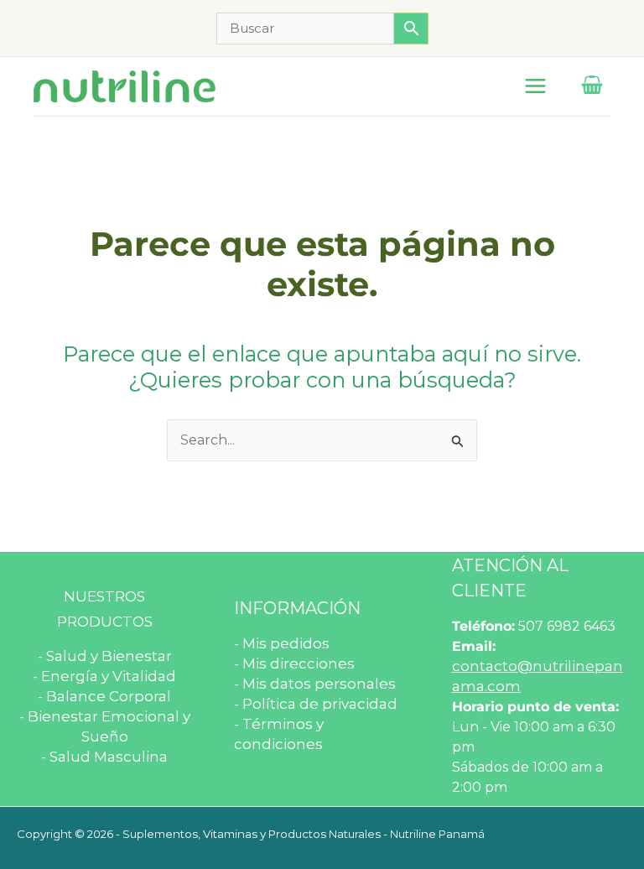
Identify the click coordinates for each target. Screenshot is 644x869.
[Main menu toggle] (535, 86)
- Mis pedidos (282, 643)
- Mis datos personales (315, 683)
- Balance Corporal (104, 696)
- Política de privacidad (315, 703)
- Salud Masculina (104, 756)
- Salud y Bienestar (105, 656)
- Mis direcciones (294, 663)
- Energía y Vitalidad (104, 676)
